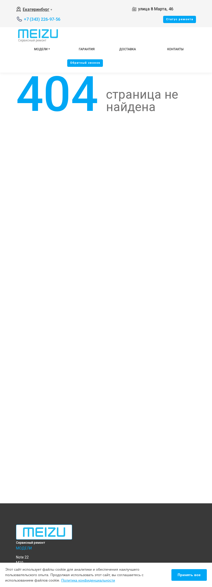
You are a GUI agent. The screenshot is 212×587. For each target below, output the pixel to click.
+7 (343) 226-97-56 (42, 19)
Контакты (175, 49)
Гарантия (87, 49)
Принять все (189, 575)
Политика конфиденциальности (88, 580)
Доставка (127, 49)
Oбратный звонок (85, 63)
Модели (41, 49)
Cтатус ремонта (179, 19)
